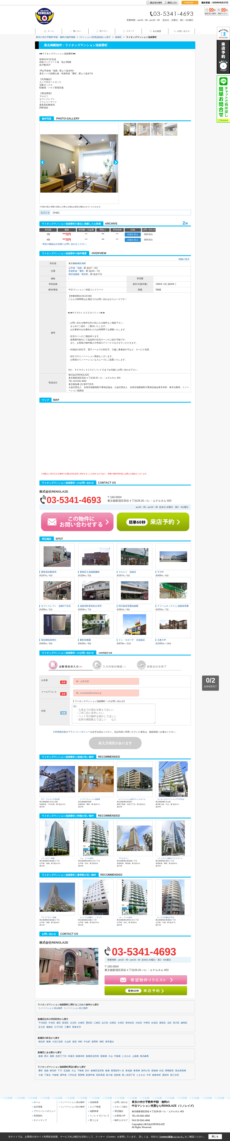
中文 (189, 13)
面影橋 (117, 1075)
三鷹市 (67, 1027)
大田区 (121, 1023)
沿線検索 (94, 1102)
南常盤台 (109, 1042)
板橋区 (78, 263)
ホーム (37, 1102)
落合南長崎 (180, 1070)
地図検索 (94, 1111)
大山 (110, 1056)
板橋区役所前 (92, 1056)
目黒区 (113, 1023)
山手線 (72, 268)
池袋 (79, 268)
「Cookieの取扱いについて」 (171, 1137)
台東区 (81, 1023)
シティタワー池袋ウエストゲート (170, 858)
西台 (46, 1056)
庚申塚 (63, 1075)
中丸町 (87, 1042)
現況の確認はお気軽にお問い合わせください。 (65, 244)
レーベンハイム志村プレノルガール (132, 799)
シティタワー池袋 (48, 858)
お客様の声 (119, 1115)
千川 (60, 1070)
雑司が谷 (145, 1070)
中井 (148, 1075)
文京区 (73, 1023)
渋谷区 (139, 1023)
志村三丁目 (61, 1056)
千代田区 (42, 1023)
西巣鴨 (81, 1075)
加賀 (74, 1042)
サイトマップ (40, 1120)
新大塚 (109, 1075)
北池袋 (66, 1070)
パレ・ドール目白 (86, 858)
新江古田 (174, 1075)
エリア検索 (95, 1106)
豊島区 (162, 1023)
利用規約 (59, 732)
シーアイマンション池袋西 (90, 799)
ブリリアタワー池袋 (48, 917)
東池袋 (128, 1070)
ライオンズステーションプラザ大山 (170, 799)
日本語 (190, 9)
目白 (87, 1070)
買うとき (94, 1120)
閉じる (215, 1136)
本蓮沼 (71, 1056)
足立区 (41, 1027)
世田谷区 (129, 1023)
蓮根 (52, 1056)
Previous (42, 162)
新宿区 (65, 1023)
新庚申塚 (90, 1075)
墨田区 (89, 1023)
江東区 (97, 1023)
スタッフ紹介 (121, 1106)
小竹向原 (72, 1075)
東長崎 (136, 1070)
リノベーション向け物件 (76, 1008)
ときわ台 (126, 1056)
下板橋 (80, 1070)
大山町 (67, 1042)
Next (115, 162)
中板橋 (117, 1056)
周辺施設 (118, 1111)
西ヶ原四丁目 (128, 1075)
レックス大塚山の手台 (165, 917)
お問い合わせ (121, 1102)
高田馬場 (100, 1075)
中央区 (51, 1023)
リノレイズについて (99, 1115)
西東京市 (76, 1027)
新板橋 (103, 1056)
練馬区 (184, 1023)
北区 (169, 1023)
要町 (81, 271)
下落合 (47, 1075)
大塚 (40, 1075)
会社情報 (38, 1106)
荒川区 (176, 1023)
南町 (84, 263)
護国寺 (165, 1075)
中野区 (146, 1023)
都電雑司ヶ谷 (117, 1070)
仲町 (80, 1042)
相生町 (41, 1042)
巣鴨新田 (169, 1070)
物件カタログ (121, 1120)
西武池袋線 (74, 274)
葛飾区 (49, 1027)
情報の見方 (184, 259)
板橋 (48, 1042)
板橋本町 (80, 1056)
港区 (58, 1023)
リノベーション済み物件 (50, 1008)
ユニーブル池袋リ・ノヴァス (91, 917)
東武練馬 (144, 1056)
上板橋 (135, 1056)
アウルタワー (124, 858)
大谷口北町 (57, 1042)
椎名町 (85, 274)
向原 (161, 1070)
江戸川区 (58, 1027)
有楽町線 (73, 271)
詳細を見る (132, 234)
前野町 (95, 1042)
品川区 (105, 1023)
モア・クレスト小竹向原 (50, 799)
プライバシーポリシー (79, 732)
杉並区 (154, 1023)
